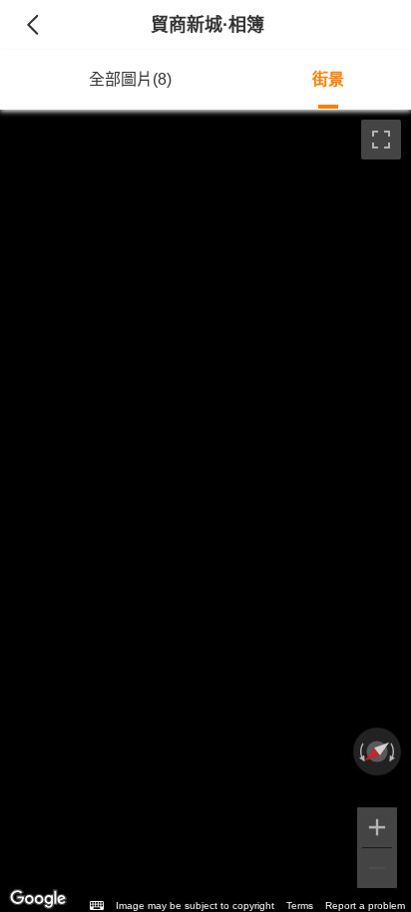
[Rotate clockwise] (394, 751)
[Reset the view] (377, 751)
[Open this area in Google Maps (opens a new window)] (38, 899)
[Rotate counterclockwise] (360, 751)
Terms (299, 905)
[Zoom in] (377, 827)
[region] (205, 511)
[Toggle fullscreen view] (381, 139)
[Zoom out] (377, 868)
